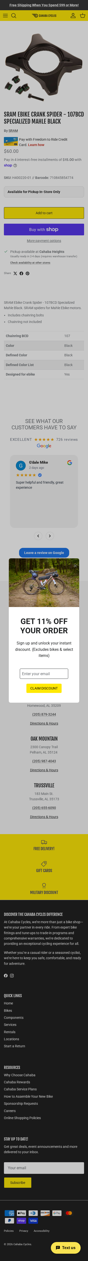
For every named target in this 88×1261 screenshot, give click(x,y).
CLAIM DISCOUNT (44, 688)
